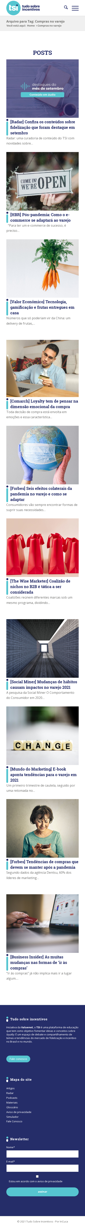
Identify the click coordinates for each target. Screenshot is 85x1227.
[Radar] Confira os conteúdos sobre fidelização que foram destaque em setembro (42, 127)
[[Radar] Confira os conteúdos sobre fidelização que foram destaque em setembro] (42, 88)
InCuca (64, 1221)
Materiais (12, 1102)
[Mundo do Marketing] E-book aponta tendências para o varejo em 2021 (43, 774)
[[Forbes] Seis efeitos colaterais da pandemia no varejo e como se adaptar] (42, 455)
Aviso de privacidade (18, 1112)
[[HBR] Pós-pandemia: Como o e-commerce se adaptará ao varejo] (42, 181)
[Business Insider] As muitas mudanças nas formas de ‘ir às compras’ (38, 962)
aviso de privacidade (49, 1181)
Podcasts (11, 1098)
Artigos (10, 1088)
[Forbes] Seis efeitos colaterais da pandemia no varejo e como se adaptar (41, 494)
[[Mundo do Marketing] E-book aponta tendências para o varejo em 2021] (42, 735)
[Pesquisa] (64, 8)
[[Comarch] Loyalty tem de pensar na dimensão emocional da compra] (42, 368)
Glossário (12, 1107)
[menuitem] (64, 8)
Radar (10, 1093)
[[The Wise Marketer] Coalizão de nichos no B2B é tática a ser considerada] (42, 547)
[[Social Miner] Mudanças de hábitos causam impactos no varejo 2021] (42, 648)
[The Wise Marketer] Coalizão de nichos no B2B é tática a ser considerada (40, 586)
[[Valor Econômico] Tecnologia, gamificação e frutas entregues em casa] (42, 268)
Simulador (12, 1117)
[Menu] (73, 8)
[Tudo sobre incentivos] (35, 8)
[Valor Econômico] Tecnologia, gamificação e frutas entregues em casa (42, 307)
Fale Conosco (14, 1121)
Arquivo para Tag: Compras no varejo (35, 21)
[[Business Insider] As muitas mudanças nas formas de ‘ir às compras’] (42, 923)
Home (31, 25)
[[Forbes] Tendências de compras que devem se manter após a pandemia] (42, 828)
